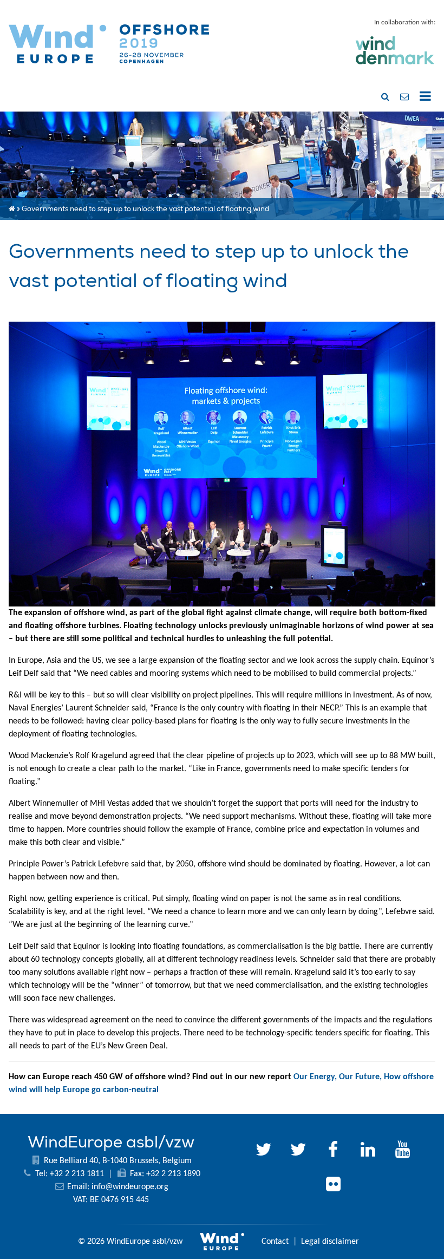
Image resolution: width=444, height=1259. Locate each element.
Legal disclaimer (330, 1241)
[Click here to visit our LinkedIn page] (368, 1151)
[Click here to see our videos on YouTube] (402, 1151)
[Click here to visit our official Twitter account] (264, 1151)
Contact (275, 1241)
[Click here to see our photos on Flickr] (333, 1186)
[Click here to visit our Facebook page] (333, 1151)
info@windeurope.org (130, 1187)
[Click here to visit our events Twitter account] (298, 1151)
